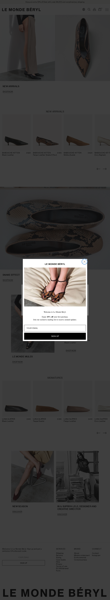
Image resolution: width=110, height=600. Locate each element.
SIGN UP (55, 336)
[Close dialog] (84, 261)
